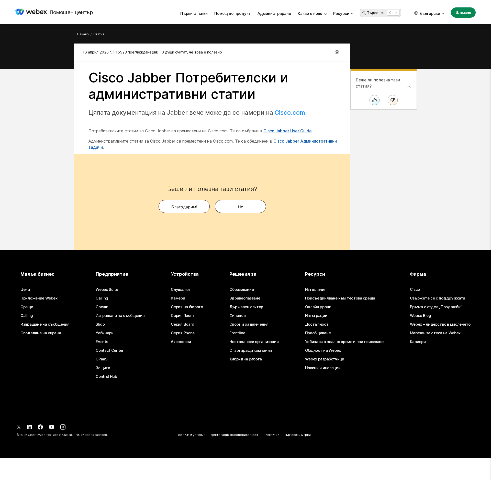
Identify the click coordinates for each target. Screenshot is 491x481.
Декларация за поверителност (234, 435)
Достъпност (317, 324)
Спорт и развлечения (249, 324)
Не (240, 206)
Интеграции (316, 315)
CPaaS (102, 359)
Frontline (237, 333)
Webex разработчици (324, 359)
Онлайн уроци (318, 307)
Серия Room (182, 315)
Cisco (415, 289)
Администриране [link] (274, 13)
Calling (26, 315)
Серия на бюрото (187, 307)
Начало (83, 34)
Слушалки (180, 289)
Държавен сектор (246, 307)
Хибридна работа (245, 359)
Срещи (26, 307)
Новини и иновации (323, 368)
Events (102, 342)
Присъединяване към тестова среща (340, 298)
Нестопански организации (254, 342)
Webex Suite (107, 289)
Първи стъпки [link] (194, 13)
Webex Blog (420, 315)
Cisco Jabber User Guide (287, 130)
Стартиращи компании (250, 350)
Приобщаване (318, 333)
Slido (100, 324)
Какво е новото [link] (312, 13)
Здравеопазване (244, 298)
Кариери (418, 342)
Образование (241, 289)
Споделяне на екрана (40, 333)
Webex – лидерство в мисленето (440, 324)
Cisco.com (290, 112)
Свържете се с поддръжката (437, 298)
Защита (103, 368)
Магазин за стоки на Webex (435, 333)
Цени (25, 289)
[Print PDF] (337, 52)
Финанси (237, 315)
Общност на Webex (323, 350)
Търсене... (376, 12)
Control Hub (106, 376)
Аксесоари (181, 342)
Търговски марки (297, 435)
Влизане (463, 12)
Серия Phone (183, 333)
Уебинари (105, 333)
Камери (178, 298)
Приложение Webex (38, 298)
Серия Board (182, 324)
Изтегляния (316, 289)
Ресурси (341, 13)
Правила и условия (191, 435)
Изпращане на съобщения (44, 324)
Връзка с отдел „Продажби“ (436, 307)
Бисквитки (271, 435)
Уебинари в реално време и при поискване (344, 342)
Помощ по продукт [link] (232, 13)
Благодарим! (184, 206)
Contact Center (110, 350)
